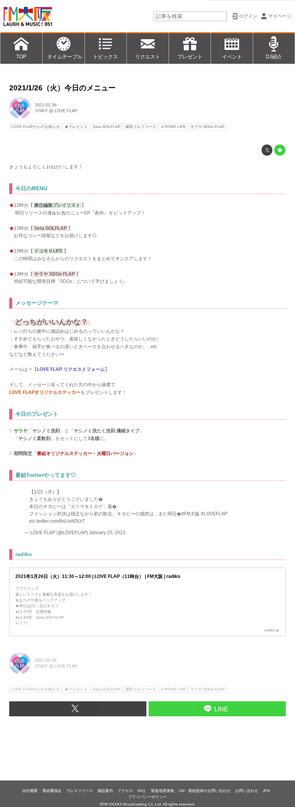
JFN (266, 791)
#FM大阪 (190, 513)
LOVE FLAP (66, 110)
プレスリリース (79, 791)
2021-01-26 (45, 105)
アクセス (125, 791)
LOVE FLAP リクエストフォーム (71, 369)
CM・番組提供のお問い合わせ (204, 791)
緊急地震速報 (162, 791)
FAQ (142, 791)
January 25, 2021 (107, 532)
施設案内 (105, 791)
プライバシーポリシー (147, 797)
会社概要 (30, 791)
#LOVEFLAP (214, 513)
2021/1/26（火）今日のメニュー (62, 88)
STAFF (41, 110)
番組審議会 (51, 791)
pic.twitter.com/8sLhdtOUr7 (57, 520)
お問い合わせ (246, 791)
